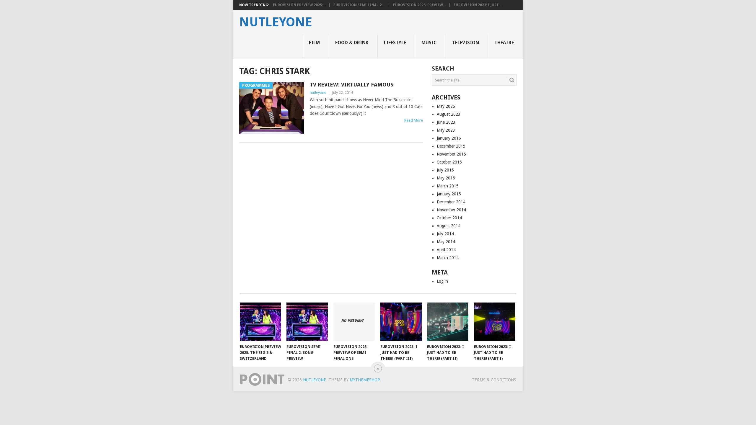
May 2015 (446, 178)
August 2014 (448, 225)
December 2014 (451, 202)
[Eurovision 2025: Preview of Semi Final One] (354, 322)
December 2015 (451, 146)
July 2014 (445, 233)
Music (429, 42)
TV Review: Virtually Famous (351, 84)
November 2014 (451, 209)
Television (465, 42)
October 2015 (449, 162)
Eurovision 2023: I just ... (478, 5)
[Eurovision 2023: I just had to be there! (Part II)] (447, 322)
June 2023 (446, 122)
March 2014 (448, 257)
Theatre (504, 42)
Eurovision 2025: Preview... (419, 5)
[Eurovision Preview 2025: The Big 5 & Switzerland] (260, 322)
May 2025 (446, 106)
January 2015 (449, 194)
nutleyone (275, 22)
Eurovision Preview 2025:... (299, 5)
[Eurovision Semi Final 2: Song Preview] (307, 322)
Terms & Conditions (494, 379)
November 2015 (451, 154)
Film (314, 42)
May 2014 (446, 241)
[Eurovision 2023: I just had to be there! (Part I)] (494, 322)
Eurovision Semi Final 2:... (359, 5)
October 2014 (449, 217)
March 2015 (448, 186)
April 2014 (446, 249)
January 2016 (449, 138)
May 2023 (446, 130)
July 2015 (445, 170)
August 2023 (448, 114)
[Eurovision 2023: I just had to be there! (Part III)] (401, 322)
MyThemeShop (365, 379)
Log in (442, 281)
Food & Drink (352, 42)
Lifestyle (395, 42)
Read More (413, 120)
